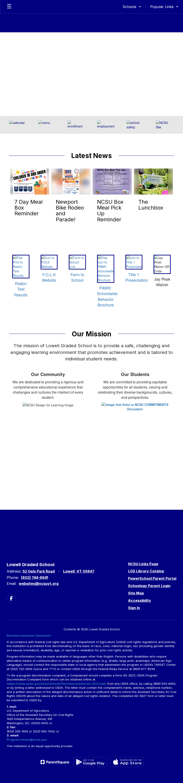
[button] (132, 6)
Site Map (136, 593)
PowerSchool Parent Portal (152, 578)
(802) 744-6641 (34, 577)
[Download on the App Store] (127, 762)
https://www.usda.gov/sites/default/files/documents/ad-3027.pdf (56, 683)
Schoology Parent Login (149, 586)
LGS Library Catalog (146, 571)
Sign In (134, 608)
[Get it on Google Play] (90, 762)
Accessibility (139, 600)
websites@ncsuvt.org (38, 583)
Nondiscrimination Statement (29, 635)
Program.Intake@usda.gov (27, 739)
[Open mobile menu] (9, 6)
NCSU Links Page (143, 564)
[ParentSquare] (54, 762)
